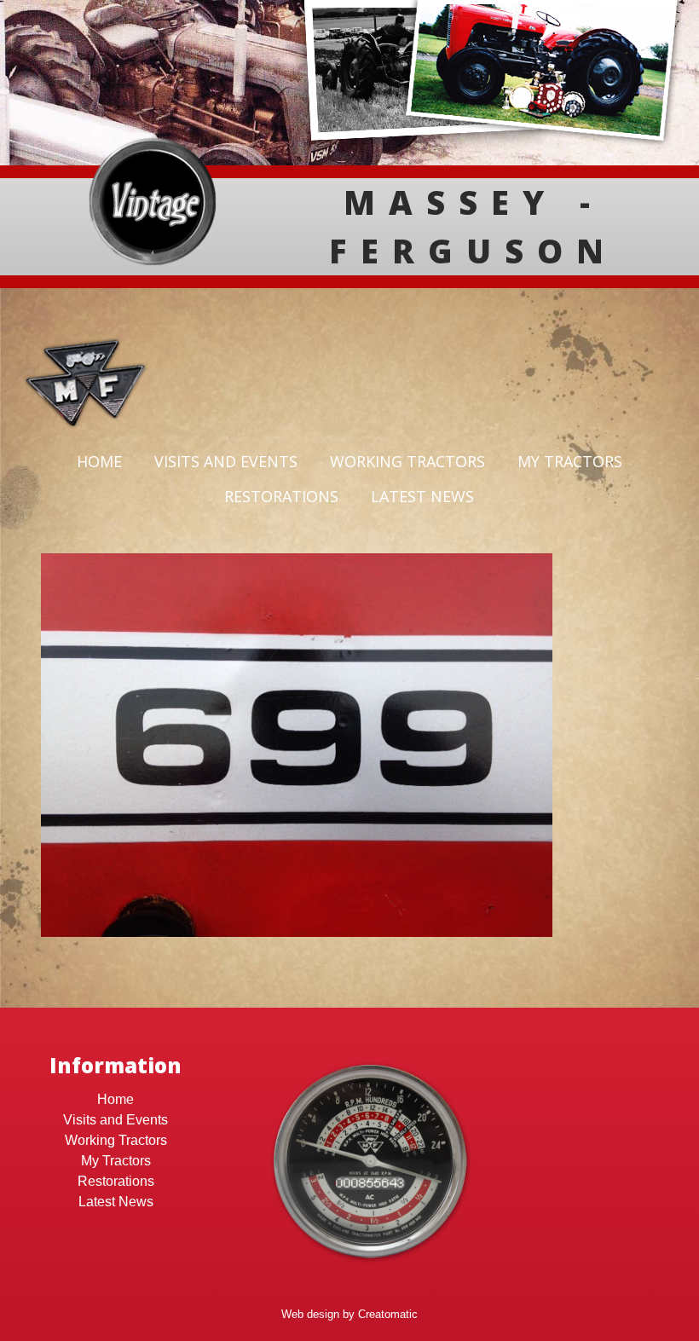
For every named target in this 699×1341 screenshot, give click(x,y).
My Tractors (569, 461)
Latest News (422, 496)
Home (99, 461)
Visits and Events (226, 461)
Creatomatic (388, 1314)
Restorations (281, 496)
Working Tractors (407, 461)
